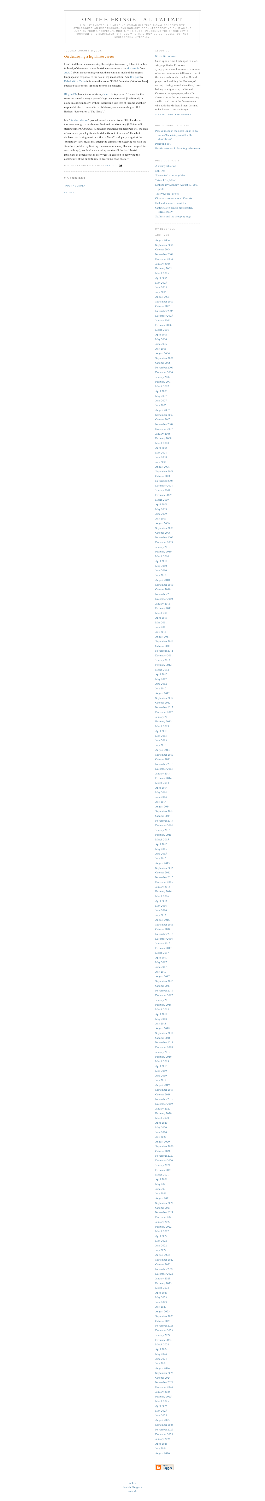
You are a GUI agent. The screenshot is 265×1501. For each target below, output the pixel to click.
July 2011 (160, 632)
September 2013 (164, 754)
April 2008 (161, 448)
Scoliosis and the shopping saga (173, 216)
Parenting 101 (163, 143)
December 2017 (164, 995)
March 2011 (162, 613)
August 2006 (162, 353)
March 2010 (162, 556)
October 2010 (163, 589)
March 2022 (162, 1231)
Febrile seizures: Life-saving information (178, 148)
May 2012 (161, 679)
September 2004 (164, 245)
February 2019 (163, 1056)
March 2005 (162, 273)
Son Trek (160, 170)
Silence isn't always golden (170, 175)
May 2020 (161, 1127)
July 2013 (160, 745)
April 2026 (161, 1443)
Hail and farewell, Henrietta (170, 203)
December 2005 (164, 315)
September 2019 (164, 1089)
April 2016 (161, 901)
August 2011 (162, 636)
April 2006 (161, 334)
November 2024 (164, 1382)
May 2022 (161, 1241)
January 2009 (162, 490)
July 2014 (160, 802)
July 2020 (160, 1137)
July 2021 (160, 1193)
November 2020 (164, 1155)
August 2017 (162, 976)
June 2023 (161, 1302)
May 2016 (161, 905)
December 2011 (164, 655)
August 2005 (162, 297)
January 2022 (162, 1222)
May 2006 (161, 339)
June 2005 (161, 287)
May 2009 (161, 509)
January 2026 (162, 1439)
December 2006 (164, 372)
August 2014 (162, 806)
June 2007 (161, 400)
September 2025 (164, 1425)
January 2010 (162, 547)
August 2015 (162, 863)
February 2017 (163, 948)
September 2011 (164, 641)
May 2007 (161, 396)
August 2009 (162, 523)
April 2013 (161, 731)
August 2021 (162, 1198)
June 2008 (161, 457)
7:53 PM (109, 166)
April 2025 (161, 1406)
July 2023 (160, 1306)
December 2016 (164, 938)
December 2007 (164, 429)
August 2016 (162, 920)
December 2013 (164, 769)
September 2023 (164, 1316)
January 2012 (162, 660)
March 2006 (162, 330)
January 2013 (162, 717)
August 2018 (162, 1028)
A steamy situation (165, 166)
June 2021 (161, 1189)
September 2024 (164, 1373)
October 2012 (163, 702)
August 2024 (162, 1368)
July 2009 (160, 518)
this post (135, 77)
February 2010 (163, 551)
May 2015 (161, 849)
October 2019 (163, 1094)
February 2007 (163, 381)
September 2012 (164, 698)
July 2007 (160, 405)
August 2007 (162, 410)
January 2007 (162, 377)
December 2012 (164, 712)
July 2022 (160, 1250)
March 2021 (162, 1174)
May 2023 (161, 1297)
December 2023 (164, 1330)
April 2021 (161, 1179)
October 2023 (163, 1321)
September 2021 (164, 1203)
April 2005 (161, 278)
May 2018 (161, 1019)
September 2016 (164, 924)
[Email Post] (120, 165)
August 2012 (162, 693)
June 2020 (161, 1132)
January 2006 (162, 320)
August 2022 (162, 1255)
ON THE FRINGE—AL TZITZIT (132, 19)
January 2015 (162, 830)
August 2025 (162, 1420)
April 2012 (161, 674)
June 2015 (161, 853)
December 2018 (164, 1047)
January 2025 (162, 1392)
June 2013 (161, 740)
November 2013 (164, 764)
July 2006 (160, 348)
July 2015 (160, 858)
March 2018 (162, 1009)
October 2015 (163, 872)
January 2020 (162, 1108)
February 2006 (163, 325)
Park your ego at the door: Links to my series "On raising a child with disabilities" (176, 135)
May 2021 (161, 1184)
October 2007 (163, 419)
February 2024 (163, 1340)
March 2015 (162, 839)
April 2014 (161, 787)
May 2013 (161, 736)
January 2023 (162, 1278)
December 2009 (164, 542)
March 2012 (162, 669)
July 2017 (160, 971)
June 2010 (161, 570)
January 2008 (162, 433)
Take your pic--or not (167, 193)
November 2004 (164, 254)
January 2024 (162, 1335)
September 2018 (164, 1033)
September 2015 (164, 868)
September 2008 (164, 471)
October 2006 (163, 363)
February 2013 (163, 721)
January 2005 (162, 264)
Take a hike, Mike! (165, 180)
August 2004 (162, 240)
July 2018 (160, 1023)
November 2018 (164, 1042)
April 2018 (161, 1014)
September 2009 (164, 528)
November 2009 (164, 537)
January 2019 (162, 1052)
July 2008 (160, 462)
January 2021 (162, 1165)
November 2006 (164, 367)
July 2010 (160, 575)
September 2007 (164, 415)
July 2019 (160, 1080)
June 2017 (161, 967)
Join (130, 1491)
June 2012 (161, 683)
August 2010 (162, 580)
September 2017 (164, 981)
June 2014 (161, 797)
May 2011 (161, 622)
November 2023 (164, 1325)
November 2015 (164, 877)
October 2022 (163, 1264)
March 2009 (162, 499)
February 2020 (163, 1113)
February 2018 (163, 1004)
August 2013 (162, 750)
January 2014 (162, 773)
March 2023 (162, 1288)
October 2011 (163, 646)
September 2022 (164, 1259)
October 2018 (163, 1038)
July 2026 (160, 1448)
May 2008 (161, 452)
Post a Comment (76, 186)
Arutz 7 (68, 72)
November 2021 (164, 1212)
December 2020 (164, 1160)
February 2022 (163, 1226)
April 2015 (161, 844)
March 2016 (162, 896)
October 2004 (163, 249)
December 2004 (164, 259)
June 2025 (161, 1415)
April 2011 (161, 617)
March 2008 (162, 443)
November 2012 (164, 707)
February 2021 (163, 1170)
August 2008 (162, 466)
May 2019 (161, 1071)
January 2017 (162, 943)
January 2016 (162, 887)
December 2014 (164, 825)
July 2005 (160, 292)
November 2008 (164, 481)
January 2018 (162, 1000)
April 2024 (161, 1349)
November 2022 (164, 1269)
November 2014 (164, 820)
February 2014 (163, 778)
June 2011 (161, 627)
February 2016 (163, 891)
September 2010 (164, 584)
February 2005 (163, 268)
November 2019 (164, 1099)
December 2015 (164, 882)
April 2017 (161, 957)
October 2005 (163, 306)
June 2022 (161, 1245)
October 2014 (163, 816)
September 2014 (164, 811)
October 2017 (163, 986)
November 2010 (164, 594)
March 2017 (162, 953)
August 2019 (162, 1085)
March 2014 (162, 783)
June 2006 (161, 344)
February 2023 (163, 1283)
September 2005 (164, 301)
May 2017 (161, 962)
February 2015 (163, 834)
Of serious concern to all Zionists (173, 198)
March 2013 (162, 726)
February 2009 (163, 495)
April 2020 (161, 1122)
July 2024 (160, 1363)
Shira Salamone (165, 56)
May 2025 (161, 1410)
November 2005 (164, 311)
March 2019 (162, 1061)
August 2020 (162, 1141)
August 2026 (162, 1453)
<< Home (69, 192)
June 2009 (161, 514)
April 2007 (161, 391)
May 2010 (161, 566)
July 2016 (160, 915)
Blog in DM (71, 94)
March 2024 (162, 1344)
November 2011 (164, 650)
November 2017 (164, 990)
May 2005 (161, 282)
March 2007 (162, 386)
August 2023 (162, 1311)
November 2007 (164, 424)
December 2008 (164, 485)
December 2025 (164, 1434)
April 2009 (161, 504)
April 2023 (161, 1292)
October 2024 (163, 1377)
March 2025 (162, 1401)
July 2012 (160, 688)
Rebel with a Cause (75, 81)
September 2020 (164, 1146)
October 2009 (163, 532)
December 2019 (164, 1104)
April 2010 (161, 561)
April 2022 (161, 1236)
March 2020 (162, 1118)
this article (133, 68)
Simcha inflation (79, 120)
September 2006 (164, 358)
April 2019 (161, 1066)
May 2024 (161, 1354)
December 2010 (164, 599)
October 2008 (163, 476)
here (106, 94)
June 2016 (161, 910)
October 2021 (163, 1208)
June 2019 (161, 1075)
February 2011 (163, 608)
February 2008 (163, 438)
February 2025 (163, 1396)
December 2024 (164, 1387)
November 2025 (164, 1429)
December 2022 (164, 1273)
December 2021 (164, 1217)
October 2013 (163, 759)
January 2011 (162, 603)
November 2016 (164, 934)
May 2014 (161, 792)
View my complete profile (173, 114)
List (134, 1483)
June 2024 (161, 1359)
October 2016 (163, 929)
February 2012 (163, 665)
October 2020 (163, 1151)
